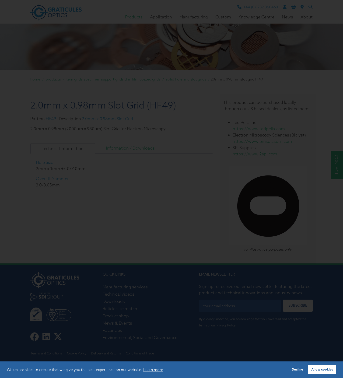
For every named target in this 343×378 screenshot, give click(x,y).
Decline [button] (297, 369)
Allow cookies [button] (322, 369)
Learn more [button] (153, 369)
